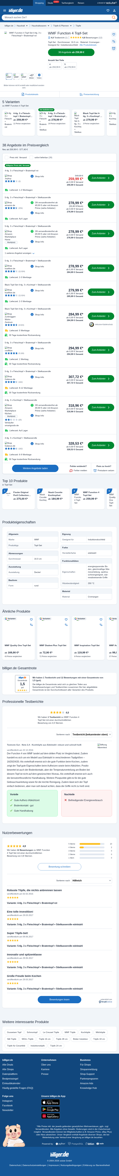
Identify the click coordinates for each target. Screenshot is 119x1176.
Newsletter (7, 1110)
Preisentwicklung (91, 94)
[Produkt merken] (114, 34)
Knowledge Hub (88, 1088)
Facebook (7, 1105)
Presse (44, 1074)
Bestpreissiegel (10, 1078)
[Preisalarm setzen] (114, 48)
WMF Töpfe (70, 1032)
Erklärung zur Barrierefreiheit (96, 1165)
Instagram (7, 1101)
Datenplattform (9, 1074)
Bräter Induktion (80, 1039)
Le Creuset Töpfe (51, 1032)
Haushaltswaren (39, 25)
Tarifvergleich (68, 3)
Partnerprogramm (89, 1078)
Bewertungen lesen (59, 999)
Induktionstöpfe (38, 1046)
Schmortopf (32, 1032)
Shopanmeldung (88, 1069)
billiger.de (9, 25)
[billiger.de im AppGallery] (59, 1116)
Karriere (45, 1069)
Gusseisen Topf (14, 1032)
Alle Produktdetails (88, 45)
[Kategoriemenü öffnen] (5, 10)
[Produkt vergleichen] (114, 41)
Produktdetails (31, 94)
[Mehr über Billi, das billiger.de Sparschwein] (15, 1135)
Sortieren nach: (63, 734)
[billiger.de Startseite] (16, 10)
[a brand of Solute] (107, 3)
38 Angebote (71, 52)
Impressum (54, 1165)
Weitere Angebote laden (35, 468)
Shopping (39, 3)
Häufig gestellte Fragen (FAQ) (17, 1088)
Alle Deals (7, 1064)
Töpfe (78, 25)
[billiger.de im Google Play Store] (59, 1109)
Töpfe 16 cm (45, 1039)
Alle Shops (8, 1069)
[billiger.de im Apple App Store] (59, 1102)
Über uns (46, 1064)
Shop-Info (39, 176)
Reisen (81, 3)
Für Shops (85, 1064)
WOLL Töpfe (27, 1039)
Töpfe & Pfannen (61, 25)
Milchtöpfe (100, 1032)
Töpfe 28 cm (62, 1039)
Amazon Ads (86, 1083)
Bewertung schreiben (60, 866)
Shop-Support (87, 1074)
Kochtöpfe (85, 1032)
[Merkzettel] (108, 10)
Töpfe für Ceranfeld (16, 1046)
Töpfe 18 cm (99, 1039)
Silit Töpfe (11, 1039)
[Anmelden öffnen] (114, 10)
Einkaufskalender (11, 1083)
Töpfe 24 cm (56, 1046)
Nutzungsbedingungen (71, 1165)
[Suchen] (114, 17)
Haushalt (21, 25)
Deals (53, 2)
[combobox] (59, 17)
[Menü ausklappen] (26, 25)
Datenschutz (15, 1165)
